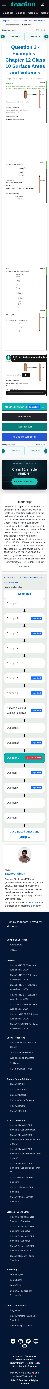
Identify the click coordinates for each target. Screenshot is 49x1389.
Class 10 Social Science (22, 1100)
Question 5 (24, 787)
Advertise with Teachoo (24, 1366)
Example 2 (24, 618)
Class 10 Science (18, 1089)
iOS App (14, 950)
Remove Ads (24, 417)
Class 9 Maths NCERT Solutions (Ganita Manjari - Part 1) (25, 1167)
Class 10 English (18, 1095)
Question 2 (24, 743)
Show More (24, 566)
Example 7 (24, 693)
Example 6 (24, 678)
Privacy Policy (16, 1363)
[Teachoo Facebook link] (13, 1341)
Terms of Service (24, 1360)
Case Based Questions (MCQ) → (24, 834)
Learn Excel (16, 1280)
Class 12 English (18, 1111)
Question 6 (13, 802)
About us (18, 1356)
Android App (16, 945)
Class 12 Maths (17, 1106)
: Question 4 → (24, 406)
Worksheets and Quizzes (22, 1058)
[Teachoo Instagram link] (21, 1341)
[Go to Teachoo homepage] (23, 4)
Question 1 (13, 728)
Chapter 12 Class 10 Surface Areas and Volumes (23, 20)
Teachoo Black (33, 902)
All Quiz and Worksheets (24, 437)
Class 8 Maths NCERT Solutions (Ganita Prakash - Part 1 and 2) (25, 1153)
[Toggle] (4, 4)
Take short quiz (24, 427)
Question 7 (13, 817)
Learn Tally (15, 1285)
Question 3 (24, 757)
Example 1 (12, 603)
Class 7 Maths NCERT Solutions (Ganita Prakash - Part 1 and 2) (25, 1139)
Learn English (17, 1274)
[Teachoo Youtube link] (35, 1341)
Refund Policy (33, 1363)
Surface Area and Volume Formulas (24, 710)
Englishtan (15, 1310)
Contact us (30, 1356)
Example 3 (24, 633)
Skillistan (14, 1063)
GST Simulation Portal (21, 1069)
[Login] (42, 4)
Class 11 (20, 13)
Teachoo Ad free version (21, 1052)
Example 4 (12, 648)
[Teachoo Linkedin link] (24, 1346)
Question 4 (24, 772)
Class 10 (33, 13)
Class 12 (8, 13)
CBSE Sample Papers (21, 1326)
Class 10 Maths (17, 1084)
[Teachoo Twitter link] (28, 1341)
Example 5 (12, 663)
